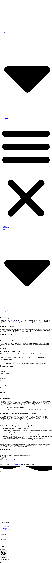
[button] (26, 172)
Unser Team (7, 116)
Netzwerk (4, 34)
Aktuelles (4, 32)
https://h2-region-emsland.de (12, 320)
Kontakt (6, 118)
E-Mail (1, 549)
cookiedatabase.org (18, 464)
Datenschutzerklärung (7, 526)
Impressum (5, 525)
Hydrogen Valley (6, 33)
